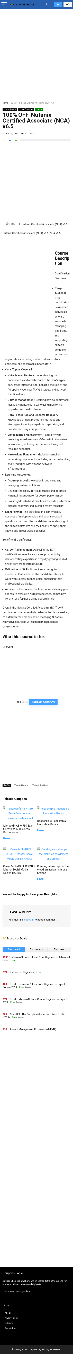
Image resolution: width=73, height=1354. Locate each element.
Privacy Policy (23, 1291)
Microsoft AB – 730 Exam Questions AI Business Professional (18, 829)
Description (10, 1328)
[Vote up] (16, 140)
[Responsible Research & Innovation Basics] (53, 808)
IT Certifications (26, 109)
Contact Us (8, 1291)
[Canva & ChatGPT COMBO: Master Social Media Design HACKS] (19, 849)
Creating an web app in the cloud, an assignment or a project (53, 870)
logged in (29, 919)
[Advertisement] (36, 48)
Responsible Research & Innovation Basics (51, 822)
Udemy (39, 109)
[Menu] (4, 4)
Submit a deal (58, 4)
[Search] (48, 4)
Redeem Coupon (43, 701)
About (8, 1313)
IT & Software (10, 109)
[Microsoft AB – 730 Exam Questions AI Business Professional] (19, 808)
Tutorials (9, 1323)
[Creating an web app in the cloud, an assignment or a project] (53, 849)
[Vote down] (10, 140)
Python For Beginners (22, 972)
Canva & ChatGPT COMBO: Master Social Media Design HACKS (19, 870)
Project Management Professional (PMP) (33, 1029)
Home (5, 103)
